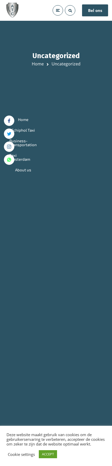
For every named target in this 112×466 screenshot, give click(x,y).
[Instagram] (9, 146)
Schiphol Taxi (23, 130)
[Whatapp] (9, 159)
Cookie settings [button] (21, 454)
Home (38, 64)
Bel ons (95, 10)
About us (23, 169)
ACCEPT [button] (48, 454)
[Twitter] (9, 134)
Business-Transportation (23, 142)
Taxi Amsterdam (19, 157)
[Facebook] (9, 121)
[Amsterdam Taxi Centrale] (12, 10)
